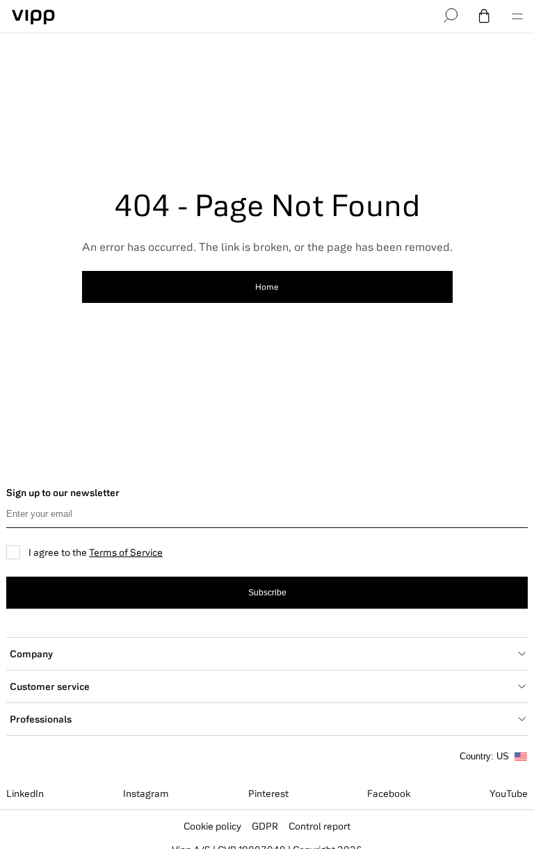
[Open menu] (517, 16)
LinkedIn (25, 793)
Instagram (146, 793)
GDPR (265, 826)
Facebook (388, 793)
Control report (319, 826)
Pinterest (268, 793)
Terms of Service (126, 552)
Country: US (484, 756)
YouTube (509, 793)
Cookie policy (212, 826)
